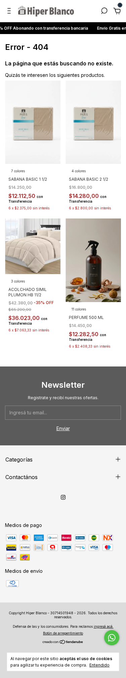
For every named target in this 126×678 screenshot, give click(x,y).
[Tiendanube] (63, 642)
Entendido (99, 665)
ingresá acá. (104, 626)
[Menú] (10, 11)
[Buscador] (104, 11)
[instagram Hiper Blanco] (63, 497)
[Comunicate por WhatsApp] (111, 637)
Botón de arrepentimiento (63, 633)
